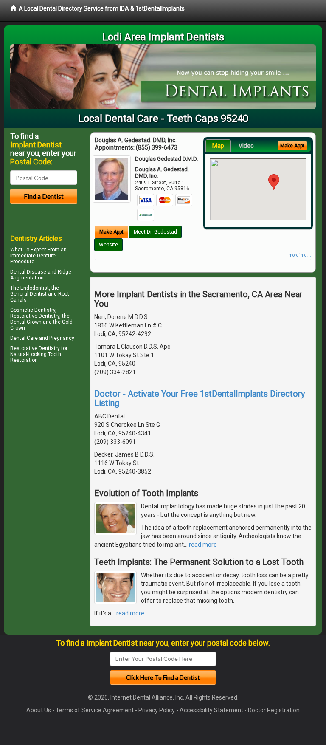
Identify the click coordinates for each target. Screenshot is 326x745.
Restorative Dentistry (35, 348)
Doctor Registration (274, 710)
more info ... (300, 255)
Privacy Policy (156, 710)
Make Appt (111, 232)
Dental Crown (26, 322)
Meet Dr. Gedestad (155, 232)
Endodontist (34, 288)
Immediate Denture (33, 256)
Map (218, 145)
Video (246, 145)
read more (203, 544)
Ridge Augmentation (40, 275)
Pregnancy (61, 338)
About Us (38, 710)
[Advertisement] (53, 439)
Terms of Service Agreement (95, 710)
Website (108, 245)
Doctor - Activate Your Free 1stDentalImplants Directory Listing (199, 398)
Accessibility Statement (211, 710)
